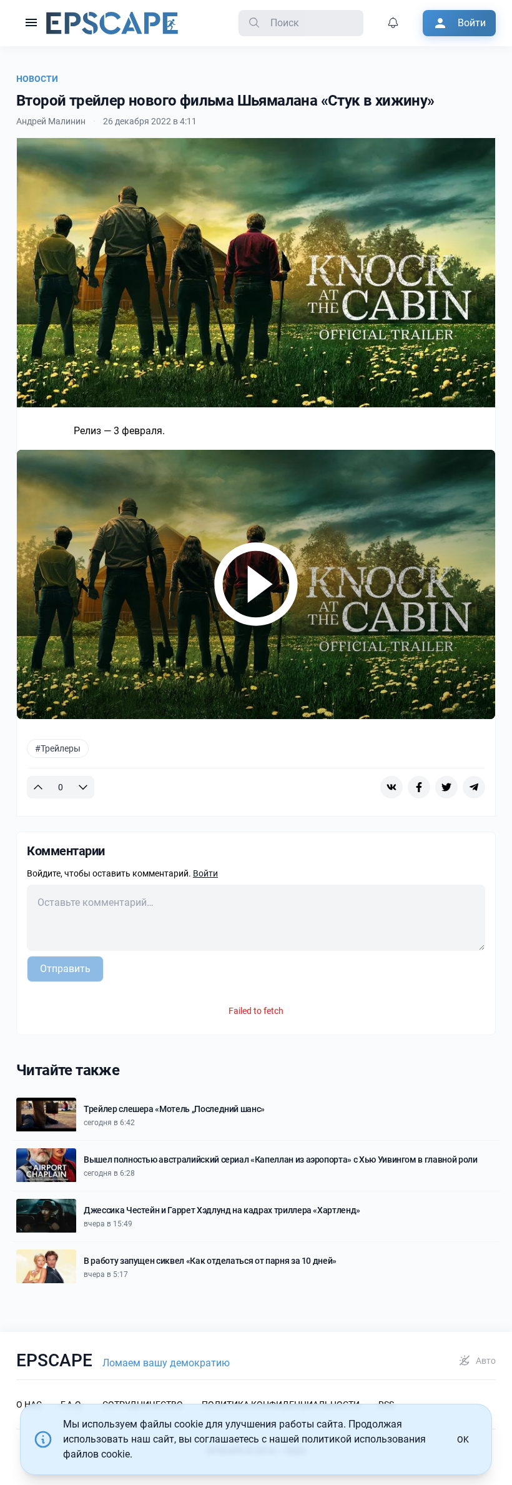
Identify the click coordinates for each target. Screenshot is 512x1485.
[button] (31, 23)
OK (463, 1439)
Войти (205, 873)
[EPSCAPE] (112, 23)
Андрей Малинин (51, 121)
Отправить (65, 969)
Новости (37, 79)
